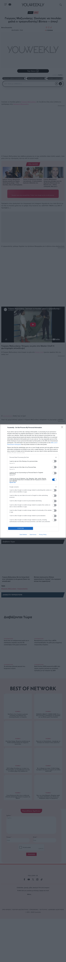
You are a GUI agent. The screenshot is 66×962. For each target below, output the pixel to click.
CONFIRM (20, 528)
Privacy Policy (42, 534)
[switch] (54, 461)
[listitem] (33, 457)
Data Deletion (23, 534)
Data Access (33, 534)
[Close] (62, 427)
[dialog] (33, 481)
